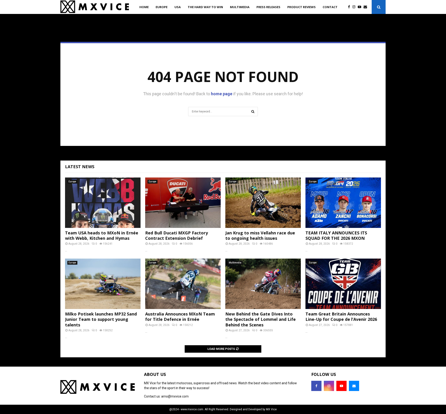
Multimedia (239, 7)
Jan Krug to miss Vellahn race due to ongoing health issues (260, 235)
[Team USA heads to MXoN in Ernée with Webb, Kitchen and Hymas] (103, 202)
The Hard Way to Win (205, 7)
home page (221, 93)
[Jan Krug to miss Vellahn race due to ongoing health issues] (263, 202)
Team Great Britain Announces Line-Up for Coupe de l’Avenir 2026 (341, 316)
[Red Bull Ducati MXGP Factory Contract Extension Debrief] (183, 202)
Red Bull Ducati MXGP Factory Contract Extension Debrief (176, 235)
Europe (161, 7)
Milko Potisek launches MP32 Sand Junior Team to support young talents (101, 319)
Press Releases (268, 7)
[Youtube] (361, 7)
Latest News (79, 166)
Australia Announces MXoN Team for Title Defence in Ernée (180, 316)
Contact (330, 7)
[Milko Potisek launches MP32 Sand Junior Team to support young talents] (103, 284)
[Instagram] (355, 7)
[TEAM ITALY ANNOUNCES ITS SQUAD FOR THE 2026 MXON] (343, 202)
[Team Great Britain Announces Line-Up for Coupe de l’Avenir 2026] (343, 284)
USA (177, 7)
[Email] (366, 7)
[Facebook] (350, 7)
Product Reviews (301, 7)
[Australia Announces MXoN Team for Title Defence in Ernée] (183, 284)
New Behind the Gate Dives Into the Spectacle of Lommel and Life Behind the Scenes (260, 319)
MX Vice (271, 409)
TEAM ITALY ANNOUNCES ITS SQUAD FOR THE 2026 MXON (336, 235)
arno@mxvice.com (175, 396)
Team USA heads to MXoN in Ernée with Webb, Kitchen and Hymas (101, 235)
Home (144, 7)
